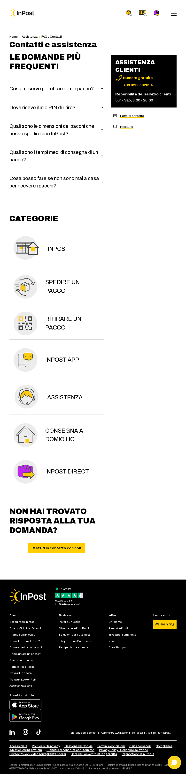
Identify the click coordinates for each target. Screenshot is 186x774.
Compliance (164, 746)
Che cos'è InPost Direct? (25, 628)
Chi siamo (115, 621)
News (112, 641)
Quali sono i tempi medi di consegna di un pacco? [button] (53, 156)
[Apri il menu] (174, 13)
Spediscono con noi (22, 660)
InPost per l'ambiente (122, 634)
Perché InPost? (118, 628)
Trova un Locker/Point (23, 679)
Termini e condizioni (111, 746)
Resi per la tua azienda (73, 647)
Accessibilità (18, 746)
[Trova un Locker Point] (143, 13)
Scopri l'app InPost (21, 621)
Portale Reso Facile (22, 666)
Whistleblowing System (25, 750)
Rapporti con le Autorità (138, 754)
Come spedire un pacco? (25, 647)
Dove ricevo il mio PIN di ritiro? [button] (42, 107)
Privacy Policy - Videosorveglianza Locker (37, 754)
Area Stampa (117, 647)
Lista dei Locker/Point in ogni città (94, 754)
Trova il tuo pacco (20, 673)
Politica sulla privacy (46, 746)
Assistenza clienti (20, 685)
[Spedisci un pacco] (156, 13)
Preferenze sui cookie (82, 732)
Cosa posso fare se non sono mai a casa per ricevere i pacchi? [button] (54, 182)
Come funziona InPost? (24, 641)
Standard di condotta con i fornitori (70, 750)
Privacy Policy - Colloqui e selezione (123, 750)
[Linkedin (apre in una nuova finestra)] (13, 733)
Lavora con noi (163, 615)
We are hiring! (165, 624)
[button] (57, 249)
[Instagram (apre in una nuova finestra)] (27, 733)
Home (13, 36)
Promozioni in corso (22, 634)
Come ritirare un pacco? (25, 653)
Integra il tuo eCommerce (75, 641)
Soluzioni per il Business (75, 634)
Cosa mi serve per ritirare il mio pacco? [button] (51, 88)
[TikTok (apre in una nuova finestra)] (40, 733)
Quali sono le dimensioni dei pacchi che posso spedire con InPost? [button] (51, 129)
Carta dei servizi (140, 746)
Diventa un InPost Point (74, 628)
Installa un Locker (70, 621)
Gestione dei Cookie (78, 746)
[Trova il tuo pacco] (129, 13)
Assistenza (30, 36)
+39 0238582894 (138, 85)
